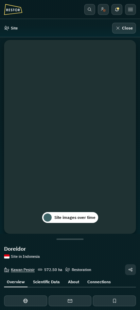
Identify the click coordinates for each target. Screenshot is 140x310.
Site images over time (74, 217)
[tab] (16, 281)
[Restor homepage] (13, 9)
